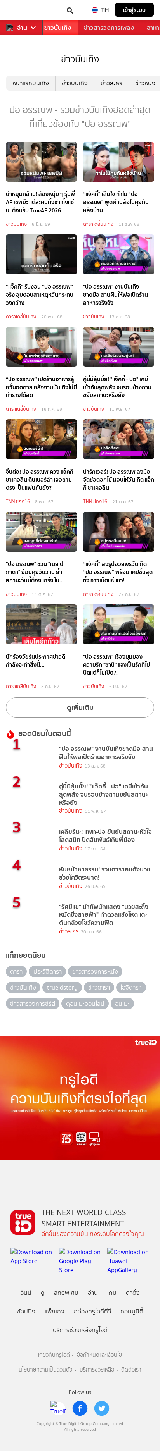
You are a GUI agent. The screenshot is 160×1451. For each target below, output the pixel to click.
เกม (112, 1292)
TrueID (21, 10)
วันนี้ (26, 1292)
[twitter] (102, 1408)
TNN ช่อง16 (18, 501)
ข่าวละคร (111, 83)
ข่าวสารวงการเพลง (109, 28)
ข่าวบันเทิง (57, 28)
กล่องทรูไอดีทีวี (92, 1311)
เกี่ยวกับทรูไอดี (54, 1355)
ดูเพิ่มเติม (80, 707)
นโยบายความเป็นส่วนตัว (45, 1370)
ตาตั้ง (133, 1292)
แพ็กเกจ (54, 1311)
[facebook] (80, 1408)
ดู (43, 1292)
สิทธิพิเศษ (66, 1292)
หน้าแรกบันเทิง (30, 83)
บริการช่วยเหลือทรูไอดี (80, 1329)
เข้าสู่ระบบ (134, 9)
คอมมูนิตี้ (131, 1311)
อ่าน (22, 28)
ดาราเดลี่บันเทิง (98, 224)
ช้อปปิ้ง (26, 1311)
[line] (58, 1408)
